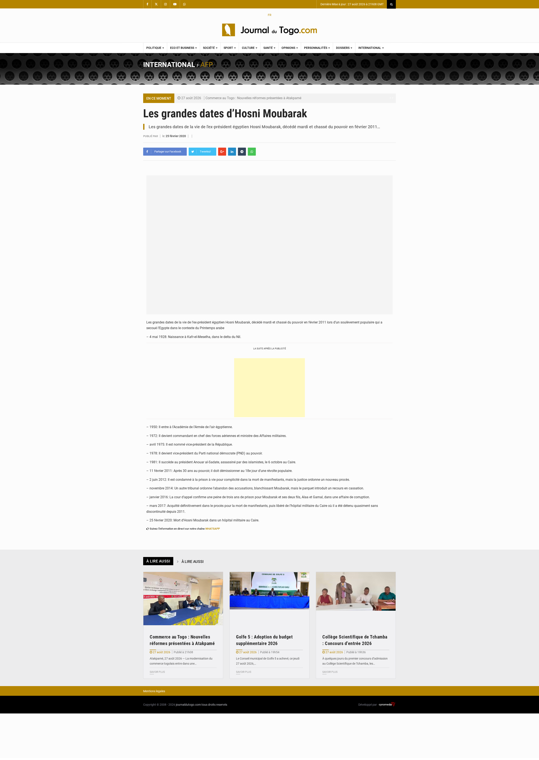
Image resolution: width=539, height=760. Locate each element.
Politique (154, 47)
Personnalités (316, 47)
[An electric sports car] (183, 598)
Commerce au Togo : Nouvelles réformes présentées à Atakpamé (253, 98)
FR (269, 15)
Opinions (289, 47)
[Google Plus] (222, 152)
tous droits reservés (214, 704)
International (370, 47)
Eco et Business (182, 47)
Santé (268, 47)
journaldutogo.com (188, 704)
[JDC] (269, 30)
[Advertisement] (269, 387)
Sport (229, 47)
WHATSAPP (212, 528)
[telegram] (242, 152)
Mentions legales (154, 691)
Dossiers (343, 47)
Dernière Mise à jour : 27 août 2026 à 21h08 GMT (352, 4)
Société (209, 47)
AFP (206, 65)
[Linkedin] (232, 152)
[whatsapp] (252, 152)
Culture (248, 47)
